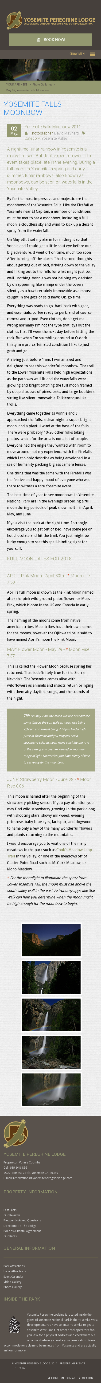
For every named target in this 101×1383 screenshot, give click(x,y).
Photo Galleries (42, 84)
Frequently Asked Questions (22, 1220)
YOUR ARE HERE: (17, 84)
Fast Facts (10, 1210)
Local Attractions (15, 1271)
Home (54, 1378)
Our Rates (10, 1236)
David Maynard (66, 133)
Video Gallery (12, 1282)
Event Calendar (13, 1276)
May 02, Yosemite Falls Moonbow (27, 90)
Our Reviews (12, 1215)
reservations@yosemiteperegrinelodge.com (42, 1178)
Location (86, 1378)
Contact (70, 1378)
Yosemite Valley (55, 138)
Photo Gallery (13, 1287)
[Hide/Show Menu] (82, 54)
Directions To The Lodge (20, 1226)
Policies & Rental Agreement (22, 1231)
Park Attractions (14, 1266)
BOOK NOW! (51, 39)
